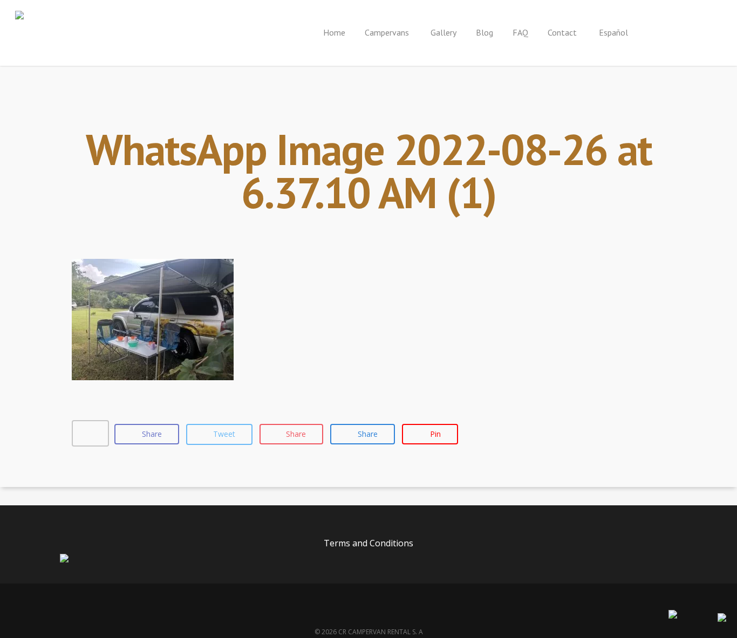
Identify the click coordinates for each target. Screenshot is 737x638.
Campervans (388, 32)
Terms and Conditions (368, 543)
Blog (484, 32)
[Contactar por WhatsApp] (722, 619)
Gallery (443, 32)
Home (334, 32)
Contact (562, 32)
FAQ (520, 32)
